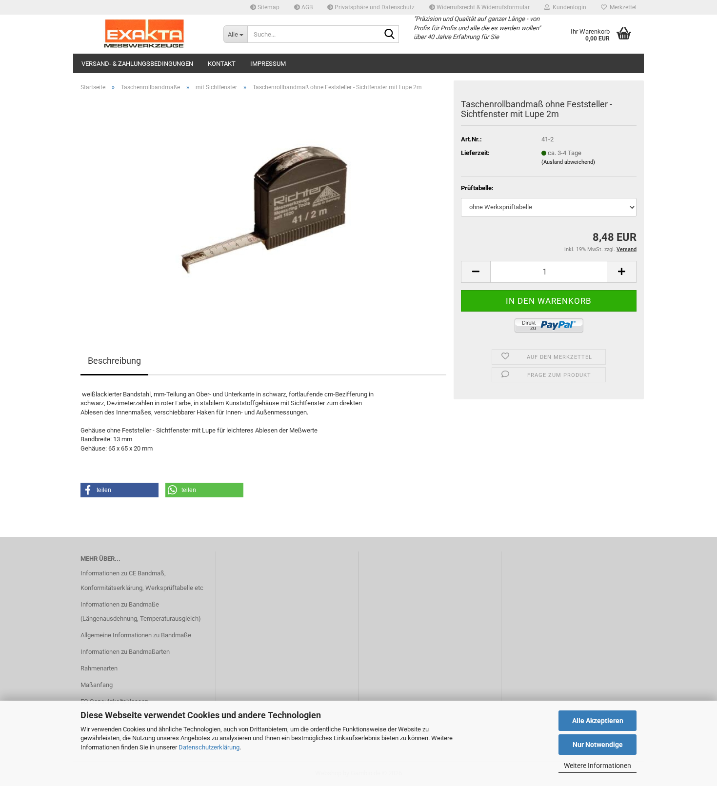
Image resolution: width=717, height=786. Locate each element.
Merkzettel (622, 7)
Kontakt (222, 63)
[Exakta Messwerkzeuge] (144, 34)
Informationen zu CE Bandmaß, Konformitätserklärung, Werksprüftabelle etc (141, 580)
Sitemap (267, 7)
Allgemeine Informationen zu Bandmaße (135, 635)
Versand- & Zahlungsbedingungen (137, 63)
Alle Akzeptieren (597, 721)
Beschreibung (114, 360)
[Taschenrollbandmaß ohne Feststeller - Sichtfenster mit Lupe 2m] (264, 208)
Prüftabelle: (477, 188)
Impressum (268, 63)
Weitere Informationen (597, 765)
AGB (306, 7)
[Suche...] (389, 34)
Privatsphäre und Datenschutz (374, 7)
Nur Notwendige (598, 744)
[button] (475, 272)
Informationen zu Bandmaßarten (125, 651)
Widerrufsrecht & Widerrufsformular (482, 7)
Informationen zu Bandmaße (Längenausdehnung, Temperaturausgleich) (140, 612)
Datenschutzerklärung (209, 747)
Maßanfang (96, 684)
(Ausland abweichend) (568, 162)
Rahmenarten (99, 668)
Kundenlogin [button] (568, 7)
